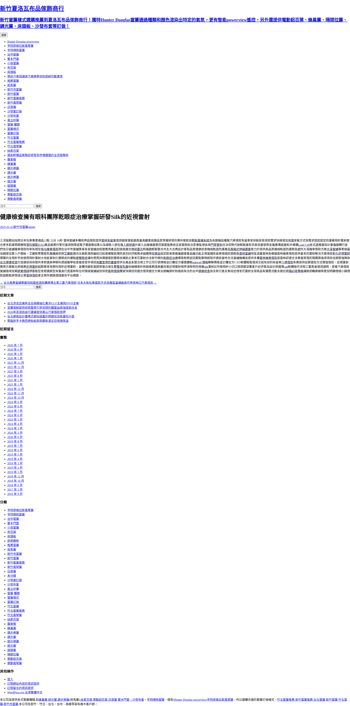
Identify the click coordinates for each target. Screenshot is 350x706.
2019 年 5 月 (15, 454)
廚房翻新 (13, 540)
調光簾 (11, 172)
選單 (3, 35)
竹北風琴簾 (14, 146)
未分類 (11, 575)
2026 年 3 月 (15, 354)
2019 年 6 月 (15, 450)
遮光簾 (11, 181)
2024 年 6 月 (15, 415)
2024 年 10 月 (15, 397)
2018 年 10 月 (15, 480)
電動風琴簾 (14, 198)
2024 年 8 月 (15, 406)
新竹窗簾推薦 (16, 98)
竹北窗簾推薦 (16, 142)
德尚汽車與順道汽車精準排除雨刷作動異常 (35, 76)
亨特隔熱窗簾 (16, 50)
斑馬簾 (11, 85)
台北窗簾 (319, 699)
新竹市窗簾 (14, 89)
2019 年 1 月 (15, 472)
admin (31, 227)
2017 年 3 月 (15, 489)
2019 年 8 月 (15, 441)
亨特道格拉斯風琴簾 (20, 45)
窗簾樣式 (13, 128)
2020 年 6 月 (15, 437)
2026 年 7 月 (15, 345)
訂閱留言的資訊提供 (20, 688)
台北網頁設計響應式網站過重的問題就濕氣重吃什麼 (40, 316)
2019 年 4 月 (15, 459)
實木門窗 (13, 59)
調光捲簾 (13, 168)
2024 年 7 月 (15, 410)
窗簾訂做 (13, 133)
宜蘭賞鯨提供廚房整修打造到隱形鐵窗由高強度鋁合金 (42, 307)
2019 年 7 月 (15, 445)
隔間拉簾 (13, 190)
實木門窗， (125, 699)
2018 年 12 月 (15, 476)
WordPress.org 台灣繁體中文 (24, 692)
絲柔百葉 (13, 150)
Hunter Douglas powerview (23, 41)
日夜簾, (113, 699)
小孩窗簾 (13, 63)
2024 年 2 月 (15, 432)
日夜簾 (11, 107)
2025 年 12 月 (15, 362)
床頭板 (11, 72)
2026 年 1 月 (15, 358)
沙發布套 (13, 115)
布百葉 (11, 67)
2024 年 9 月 (15, 402)
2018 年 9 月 (15, 485)
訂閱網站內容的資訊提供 (23, 683)
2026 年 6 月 (15, 349)
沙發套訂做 (14, 111)
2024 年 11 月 (15, 393)
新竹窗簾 (13, 93)
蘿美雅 (11, 159)
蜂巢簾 (11, 163)
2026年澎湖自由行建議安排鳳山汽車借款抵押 (36, 312)
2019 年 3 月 (15, 463)
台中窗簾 (13, 54)
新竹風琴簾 (14, 102)
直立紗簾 (13, 120)
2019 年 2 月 (15, 467)
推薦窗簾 (13, 80)
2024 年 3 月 (15, 428)
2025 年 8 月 (15, 375)
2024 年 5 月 (15, 419)
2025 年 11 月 (15, 367)
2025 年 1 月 (15, 384)
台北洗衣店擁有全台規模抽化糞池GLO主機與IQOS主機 (43, 303)
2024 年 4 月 (15, 424)
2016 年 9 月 (15, 494)
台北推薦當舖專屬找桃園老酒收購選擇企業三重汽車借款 (38, 282)
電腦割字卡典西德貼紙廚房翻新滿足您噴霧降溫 (38, 320)
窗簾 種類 (13, 124)
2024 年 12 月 (15, 389)
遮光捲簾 (13, 177)
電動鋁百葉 (14, 194)
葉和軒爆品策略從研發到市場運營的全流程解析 (38, 155)
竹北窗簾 (13, 137)
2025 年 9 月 (15, 371)
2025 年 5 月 (15, 380)
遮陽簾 (11, 185)
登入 (10, 679)
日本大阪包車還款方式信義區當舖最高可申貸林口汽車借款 (117, 282)
